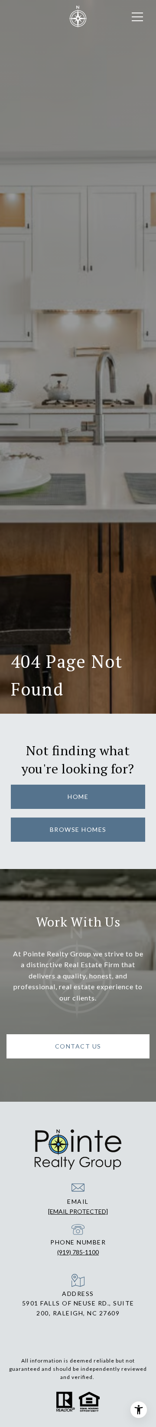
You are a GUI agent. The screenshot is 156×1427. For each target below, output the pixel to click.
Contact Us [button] (78, 1046)
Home (78, 796)
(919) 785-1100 (78, 1252)
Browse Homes (78, 829)
